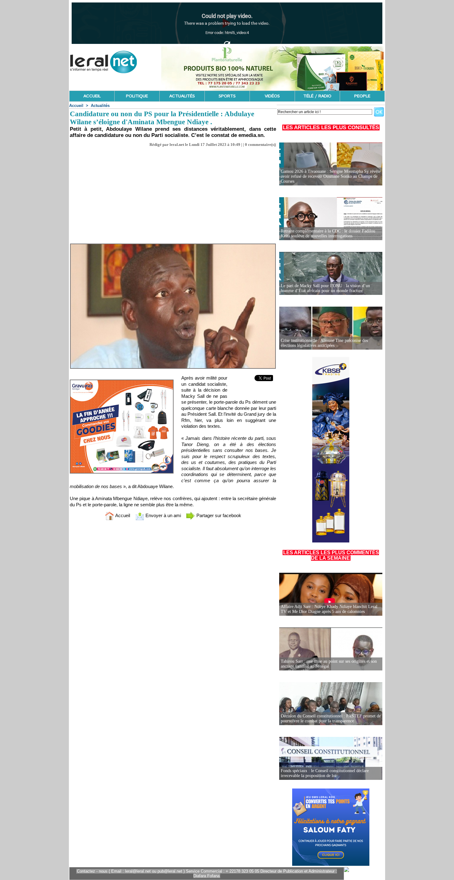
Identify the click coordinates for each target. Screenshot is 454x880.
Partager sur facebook (218, 515)
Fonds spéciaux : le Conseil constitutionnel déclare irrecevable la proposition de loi (325, 773)
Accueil (76, 105)
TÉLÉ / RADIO (317, 96)
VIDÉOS (272, 96)
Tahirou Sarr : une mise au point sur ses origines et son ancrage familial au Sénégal (329, 664)
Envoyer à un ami (162, 515)
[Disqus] (172, 606)
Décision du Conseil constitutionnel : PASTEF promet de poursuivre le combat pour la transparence (331, 718)
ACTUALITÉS (182, 96)
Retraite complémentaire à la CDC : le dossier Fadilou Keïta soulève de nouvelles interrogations (328, 233)
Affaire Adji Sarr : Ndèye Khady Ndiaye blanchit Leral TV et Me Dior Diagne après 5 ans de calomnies (329, 609)
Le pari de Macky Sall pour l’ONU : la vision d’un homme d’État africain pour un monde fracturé (325, 288)
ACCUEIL (92, 96)
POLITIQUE (137, 96)
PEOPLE (362, 96)
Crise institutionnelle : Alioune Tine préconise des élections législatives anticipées (324, 343)
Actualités (100, 105)
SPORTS (227, 96)
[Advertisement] (173, 193)
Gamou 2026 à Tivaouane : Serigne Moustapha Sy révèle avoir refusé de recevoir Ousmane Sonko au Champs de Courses (330, 176)
